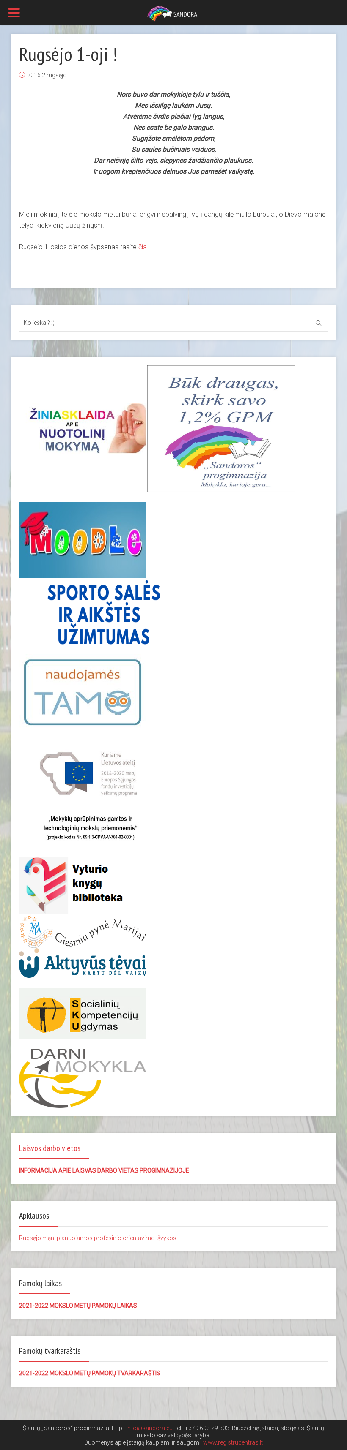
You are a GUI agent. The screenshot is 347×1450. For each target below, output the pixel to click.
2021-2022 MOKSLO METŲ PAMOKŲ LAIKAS (78, 1305)
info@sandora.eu (149, 1428)
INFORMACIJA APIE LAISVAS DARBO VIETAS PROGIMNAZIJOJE (104, 1170)
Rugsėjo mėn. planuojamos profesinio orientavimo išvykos (97, 1238)
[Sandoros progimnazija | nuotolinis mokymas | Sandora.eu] (173, 13)
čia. (143, 247)
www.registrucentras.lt (233, 1442)
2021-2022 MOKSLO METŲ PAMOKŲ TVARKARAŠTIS (89, 1373)
